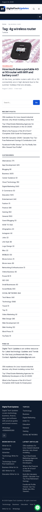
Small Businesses (8, 285)
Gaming (5, 212)
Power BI (5, 276)
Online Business (8, 272)
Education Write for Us (10, 474)
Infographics (7, 229)
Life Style (5, 242)
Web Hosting (7, 327)
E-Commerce (7, 191)
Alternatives (6, 161)
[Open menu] (40, 17)
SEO (3, 280)
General (5, 216)
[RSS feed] (4, 435)
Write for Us (6, 446)
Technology (7, 66)
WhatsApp (16, 509)
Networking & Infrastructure (12, 267)
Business (5, 174)
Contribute (6, 449)
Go (36, 102)
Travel (4, 306)
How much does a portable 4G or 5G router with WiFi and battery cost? (20, 72)
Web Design (6, 319)
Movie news (6, 263)
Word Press (6, 331)
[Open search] (34, 9)
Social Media (7, 289)
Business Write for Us (10, 467)
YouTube (5, 336)
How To (32, 504)
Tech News (6, 297)
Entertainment (7, 199)
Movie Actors (7, 259)
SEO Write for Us (8, 471)
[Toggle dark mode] (39, 9)
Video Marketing (8, 314)
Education (6, 195)
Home (4, 24)
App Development (9, 165)
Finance (5, 208)
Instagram (6, 233)
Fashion (5, 203)
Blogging (5, 169)
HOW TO (5, 225)
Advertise (5, 452)
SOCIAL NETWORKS (9, 293)
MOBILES (5, 255)
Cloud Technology (9, 182)
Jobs (4, 237)
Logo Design (7, 246)
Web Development (9, 323)
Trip (3, 310)
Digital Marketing (8, 186)
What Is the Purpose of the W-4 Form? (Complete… (30, 468)
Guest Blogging (8, 220)
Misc (4, 250)
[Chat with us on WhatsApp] (37, 507)
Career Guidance (8, 178)
